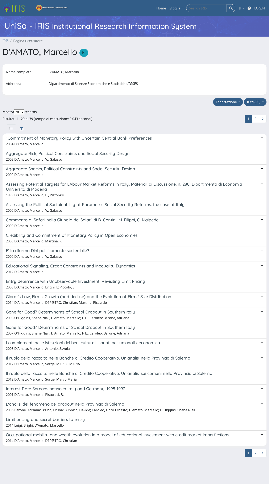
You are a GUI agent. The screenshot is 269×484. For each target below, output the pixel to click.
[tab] (11, 128)
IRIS (6, 40)
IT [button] (240, 8)
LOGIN (259, 8)
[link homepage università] (52, 8)
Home (161, 8)
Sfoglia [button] (174, 8)
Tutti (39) (254, 102)
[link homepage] (15, 8)
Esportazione (227, 102)
